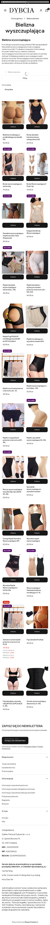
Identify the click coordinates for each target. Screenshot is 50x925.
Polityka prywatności (10, 796)
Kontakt (5, 818)
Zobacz (13, 127)
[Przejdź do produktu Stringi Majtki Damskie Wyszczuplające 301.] (13, 518)
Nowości (5, 804)
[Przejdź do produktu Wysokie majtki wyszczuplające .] (37, 518)
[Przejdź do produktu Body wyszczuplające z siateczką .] (13, 164)
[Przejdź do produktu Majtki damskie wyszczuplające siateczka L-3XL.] (13, 262)
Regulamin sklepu (31, 746)
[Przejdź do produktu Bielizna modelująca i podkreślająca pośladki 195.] (13, 112)
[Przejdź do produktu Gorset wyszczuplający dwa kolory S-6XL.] (37, 679)
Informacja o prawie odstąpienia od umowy (18, 789)
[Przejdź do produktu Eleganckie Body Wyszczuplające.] (37, 211)
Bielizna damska (33, 18)
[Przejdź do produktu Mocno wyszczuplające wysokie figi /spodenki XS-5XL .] (13, 467)
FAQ (3, 821)
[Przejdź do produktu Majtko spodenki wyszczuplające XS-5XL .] (37, 415)
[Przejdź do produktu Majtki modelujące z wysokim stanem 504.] (37, 316)
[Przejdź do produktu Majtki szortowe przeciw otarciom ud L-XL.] (13, 366)
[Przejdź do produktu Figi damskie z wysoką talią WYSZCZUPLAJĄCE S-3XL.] (13, 679)
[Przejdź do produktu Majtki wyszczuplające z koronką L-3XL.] (37, 366)
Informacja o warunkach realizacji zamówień (18, 793)
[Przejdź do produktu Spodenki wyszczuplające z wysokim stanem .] (37, 467)
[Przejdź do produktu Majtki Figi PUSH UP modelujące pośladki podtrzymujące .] (13, 316)
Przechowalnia (7, 771)
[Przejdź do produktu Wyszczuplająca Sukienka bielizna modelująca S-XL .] (37, 565)
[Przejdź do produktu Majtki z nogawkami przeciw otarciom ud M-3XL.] (13, 415)
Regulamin (6, 800)
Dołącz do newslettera (15, 740)
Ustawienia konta (8, 767)
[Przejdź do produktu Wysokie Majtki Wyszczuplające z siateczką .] (13, 565)
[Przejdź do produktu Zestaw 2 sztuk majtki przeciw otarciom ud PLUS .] (13, 617)
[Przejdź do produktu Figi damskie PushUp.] (37, 617)
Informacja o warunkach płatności (15, 785)
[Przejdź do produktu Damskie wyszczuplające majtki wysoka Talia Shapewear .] (13, 211)
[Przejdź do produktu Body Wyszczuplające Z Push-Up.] (37, 164)
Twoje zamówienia (9, 764)
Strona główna (17, 18)
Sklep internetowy (24, 922)
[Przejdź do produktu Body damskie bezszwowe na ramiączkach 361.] (37, 112)
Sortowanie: (6, 85)
